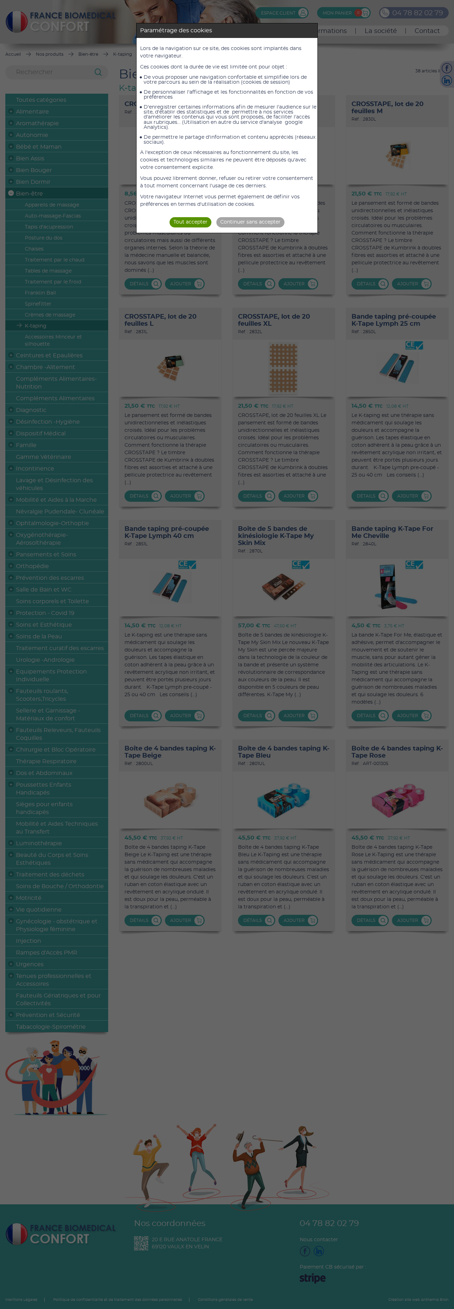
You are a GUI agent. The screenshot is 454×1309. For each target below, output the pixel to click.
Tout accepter (190, 222)
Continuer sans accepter (250, 222)
